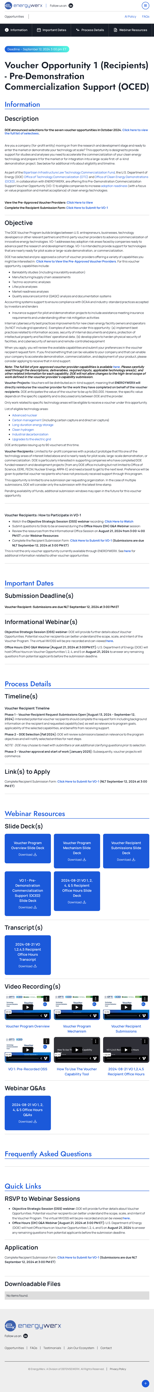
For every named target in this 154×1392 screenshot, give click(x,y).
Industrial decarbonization (30, 434)
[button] (145, 5)
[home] (23, 5)
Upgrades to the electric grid (31, 439)
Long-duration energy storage (32, 425)
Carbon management (27, 420)
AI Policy (130, 16)
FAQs (145, 16)
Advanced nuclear (24, 415)
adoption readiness (114, 186)
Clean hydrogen (23, 430)
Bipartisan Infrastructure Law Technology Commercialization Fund (69, 172)
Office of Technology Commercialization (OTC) (56, 177)
